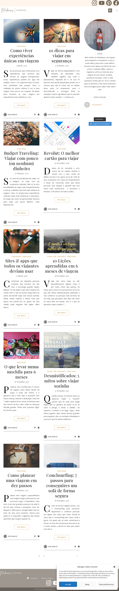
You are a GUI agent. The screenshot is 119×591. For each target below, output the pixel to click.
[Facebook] (116, 3)
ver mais (21, 105)
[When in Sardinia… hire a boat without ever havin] (85, 114)
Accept (68, 584)
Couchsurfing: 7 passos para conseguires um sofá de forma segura (61, 485)
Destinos (34, 578)
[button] (114, 567)
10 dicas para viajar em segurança (61, 55)
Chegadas (16, 257)
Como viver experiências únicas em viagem (21, 55)
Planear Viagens (47, 578)
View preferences (106, 584)
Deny (87, 584)
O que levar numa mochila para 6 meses (21, 372)
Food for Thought (56, 257)
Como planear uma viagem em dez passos (21, 480)
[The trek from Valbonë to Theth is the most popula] (96, 111)
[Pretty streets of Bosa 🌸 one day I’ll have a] (96, 114)
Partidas (21, 46)
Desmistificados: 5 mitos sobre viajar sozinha (61, 381)
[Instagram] (94, 3)
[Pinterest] (109, 3)
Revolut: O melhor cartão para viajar (61, 155)
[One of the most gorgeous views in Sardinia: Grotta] (107, 114)
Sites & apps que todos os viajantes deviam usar (21, 266)
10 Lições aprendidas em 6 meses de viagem (61, 266)
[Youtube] (102, 3)
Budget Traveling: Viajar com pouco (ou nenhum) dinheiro (21, 160)
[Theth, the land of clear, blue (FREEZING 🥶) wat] (85, 111)
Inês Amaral (12, 114)
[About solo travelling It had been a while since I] (107, 111)
